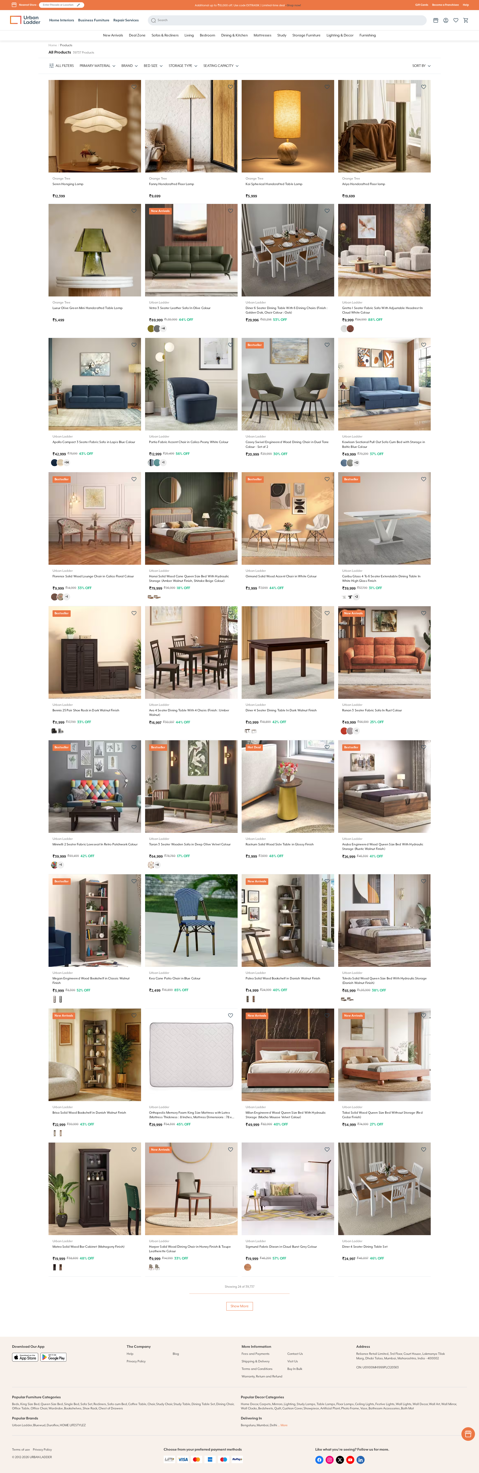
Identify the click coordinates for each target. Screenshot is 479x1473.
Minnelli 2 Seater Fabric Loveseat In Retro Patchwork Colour (95, 844)
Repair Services (126, 20)
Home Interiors (61, 20)
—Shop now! (293, 5)
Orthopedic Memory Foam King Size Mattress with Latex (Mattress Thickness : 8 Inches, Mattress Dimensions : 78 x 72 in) (190, 1117)
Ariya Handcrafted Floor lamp (363, 184)
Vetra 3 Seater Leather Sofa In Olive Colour (180, 308)
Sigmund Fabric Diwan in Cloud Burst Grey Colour (281, 1247)
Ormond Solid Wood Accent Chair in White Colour (281, 576)
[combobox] (59, 5)
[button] (78, 5)
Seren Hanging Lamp (68, 184)
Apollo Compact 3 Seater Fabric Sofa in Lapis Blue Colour (94, 442)
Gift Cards (421, 5)
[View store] (436, 20)
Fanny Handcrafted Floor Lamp (171, 184)
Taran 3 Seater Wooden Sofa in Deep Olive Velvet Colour (190, 844)
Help (466, 5)
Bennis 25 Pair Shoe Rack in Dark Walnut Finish (86, 710)
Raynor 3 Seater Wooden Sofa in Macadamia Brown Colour (191, 1381)
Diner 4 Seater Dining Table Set (364, 1247)
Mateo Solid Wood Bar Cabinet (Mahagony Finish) (88, 1247)
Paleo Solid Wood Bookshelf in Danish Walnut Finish (283, 978)
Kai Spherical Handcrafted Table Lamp (274, 184)
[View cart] (466, 20)
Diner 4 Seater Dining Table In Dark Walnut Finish (281, 710)
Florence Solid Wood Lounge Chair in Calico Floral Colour (93, 576)
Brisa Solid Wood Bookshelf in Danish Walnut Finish (89, 1113)
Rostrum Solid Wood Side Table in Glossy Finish (280, 844)
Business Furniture (93, 20)
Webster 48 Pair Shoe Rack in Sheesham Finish (375, 1381)
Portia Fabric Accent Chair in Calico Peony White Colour (189, 442)
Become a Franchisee (445, 5)
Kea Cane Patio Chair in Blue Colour (175, 978)
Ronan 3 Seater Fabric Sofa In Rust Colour (372, 710)
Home (53, 45)
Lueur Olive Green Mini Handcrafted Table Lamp (88, 308)
